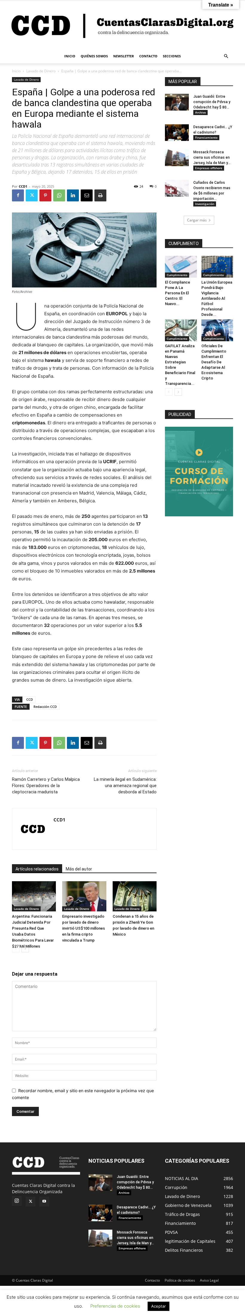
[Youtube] (44, 1201)
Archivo (200, 112)
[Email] (87, 195)
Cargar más (197, 220)
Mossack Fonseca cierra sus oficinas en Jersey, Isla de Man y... (211, 157)
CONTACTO (148, 56)
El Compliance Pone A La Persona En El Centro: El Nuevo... (177, 293)
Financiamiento (206, 137)
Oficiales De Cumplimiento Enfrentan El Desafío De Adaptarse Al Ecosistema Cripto (213, 362)
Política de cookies (180, 1280)
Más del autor (79, 869)
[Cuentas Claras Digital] (122, 25)
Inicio (16, 71)
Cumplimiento (177, 275)
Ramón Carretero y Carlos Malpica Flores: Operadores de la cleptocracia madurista (46, 786)
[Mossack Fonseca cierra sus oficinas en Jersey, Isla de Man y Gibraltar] (177, 157)
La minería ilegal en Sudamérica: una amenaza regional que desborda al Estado (125, 786)
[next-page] (25, 948)
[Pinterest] (45, 195)
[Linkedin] (73, 195)
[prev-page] (15, 948)
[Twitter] (32, 195)
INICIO (69, 56)
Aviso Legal (209, 1280)
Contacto (152, 1280)
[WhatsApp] (59, 195)
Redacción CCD (45, 706)
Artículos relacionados (37, 869)
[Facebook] (18, 195)
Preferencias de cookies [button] (115, 1306)
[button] (226, 56)
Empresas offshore (208, 168)
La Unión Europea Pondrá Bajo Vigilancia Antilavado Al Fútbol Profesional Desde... (216, 298)
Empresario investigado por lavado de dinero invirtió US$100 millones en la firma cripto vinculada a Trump (83, 928)
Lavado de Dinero (41, 71)
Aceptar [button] (158, 1306)
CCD (29, 699)
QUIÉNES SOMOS (94, 56)
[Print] (100, 195)
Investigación (204, 204)
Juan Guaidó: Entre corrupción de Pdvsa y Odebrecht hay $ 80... (211, 101)
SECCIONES (172, 56)
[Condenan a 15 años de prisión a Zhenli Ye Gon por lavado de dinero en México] (135, 896)
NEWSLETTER (123, 56)
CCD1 (23, 186)
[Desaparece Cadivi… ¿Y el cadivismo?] (177, 132)
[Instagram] (17, 1201)
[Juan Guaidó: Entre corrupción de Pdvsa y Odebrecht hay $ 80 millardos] (177, 102)
